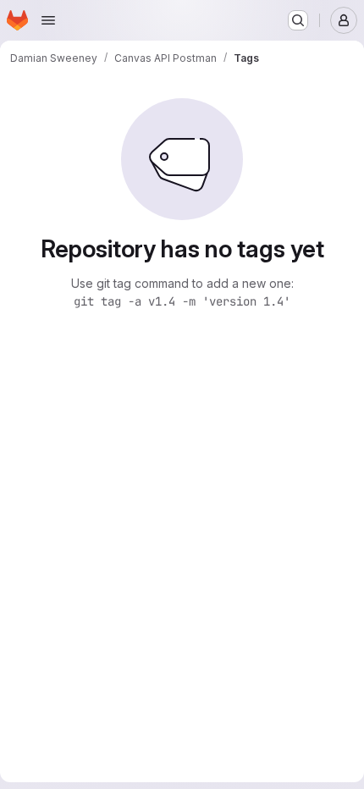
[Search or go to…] (298, 20)
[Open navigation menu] (48, 20)
